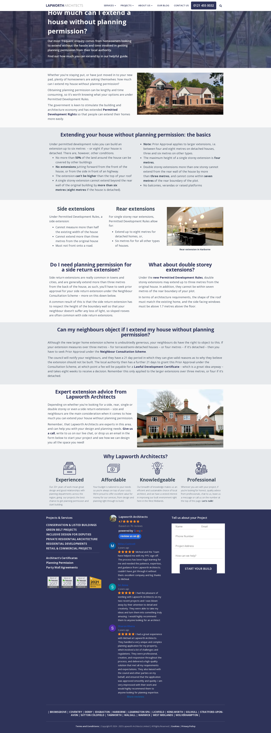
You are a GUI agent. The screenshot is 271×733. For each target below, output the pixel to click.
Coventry (75, 712)
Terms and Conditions (87, 726)
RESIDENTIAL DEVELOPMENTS (66, 544)
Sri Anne (123, 585)
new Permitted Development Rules (178, 277)
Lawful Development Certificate (156, 367)
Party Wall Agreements (62, 567)
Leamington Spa (139, 712)
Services (109, 5)
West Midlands (163, 715)
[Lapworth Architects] (64, 5)
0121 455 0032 (203, 5)
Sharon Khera (126, 626)
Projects (126, 5)
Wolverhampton (187, 715)
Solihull (191, 712)
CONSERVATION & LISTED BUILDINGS (71, 525)
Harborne (119, 712)
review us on (128, 536)
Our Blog (163, 5)
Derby (88, 712)
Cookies (175, 726)
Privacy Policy (188, 726)
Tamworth (114, 715)
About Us (144, 5)
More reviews (135, 696)
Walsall (130, 715)
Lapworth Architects (133, 517)
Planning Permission (59, 563)
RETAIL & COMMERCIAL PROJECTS (69, 548)
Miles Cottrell (126, 544)
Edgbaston (102, 712)
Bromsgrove (58, 712)
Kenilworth (175, 712)
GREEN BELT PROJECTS (61, 530)
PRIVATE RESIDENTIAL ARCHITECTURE (72, 539)
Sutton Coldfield (92, 715)
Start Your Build (198, 569)
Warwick (144, 715)
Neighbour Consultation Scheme (123, 351)
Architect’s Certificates (61, 558)
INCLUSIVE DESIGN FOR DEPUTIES (68, 534)
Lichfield (158, 712)
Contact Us (181, 5)
